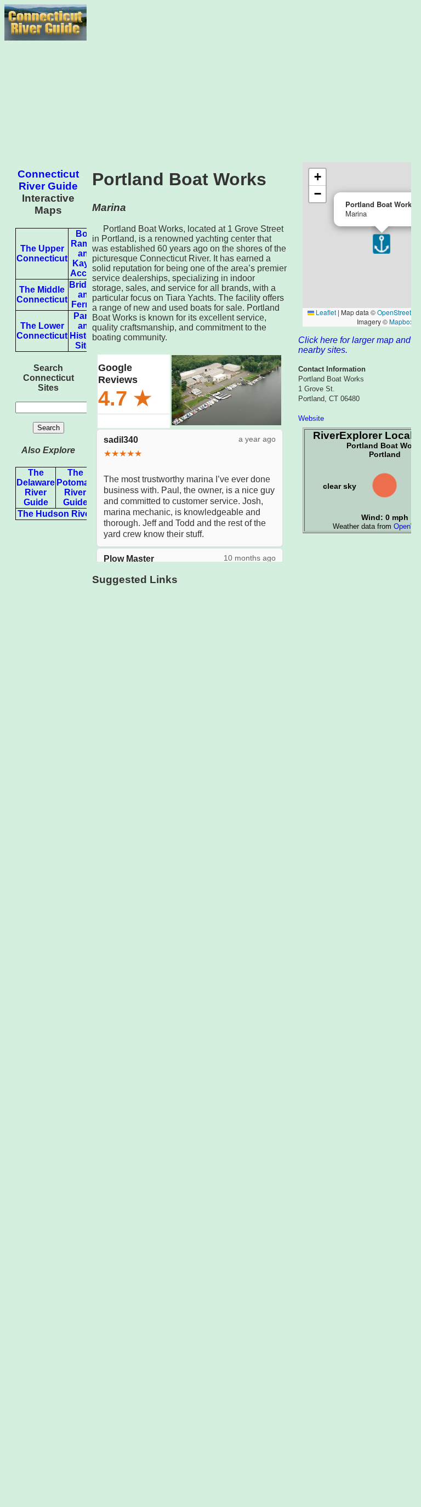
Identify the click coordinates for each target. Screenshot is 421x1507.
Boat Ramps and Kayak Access (85, 253)
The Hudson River (55, 513)
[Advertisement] (252, 81)
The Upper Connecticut (41, 253)
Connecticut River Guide (48, 180)
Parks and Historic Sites (86, 330)
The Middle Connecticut (41, 294)
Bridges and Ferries (85, 294)
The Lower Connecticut (41, 330)
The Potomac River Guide (75, 487)
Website (311, 418)
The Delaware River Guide (35, 487)
